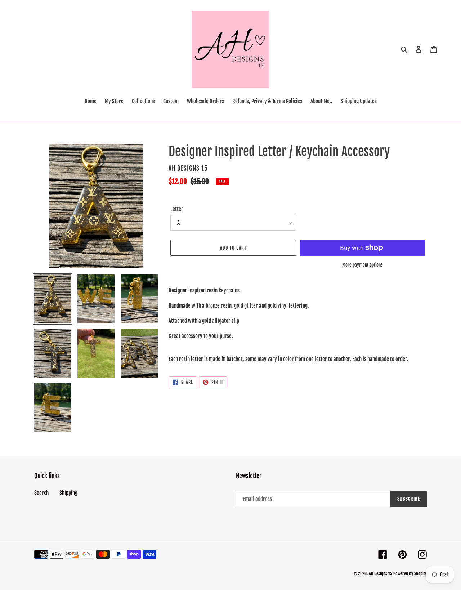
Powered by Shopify (410, 573)
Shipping (68, 492)
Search (41, 492)
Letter (176, 209)
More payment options (362, 265)
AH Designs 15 (380, 573)
